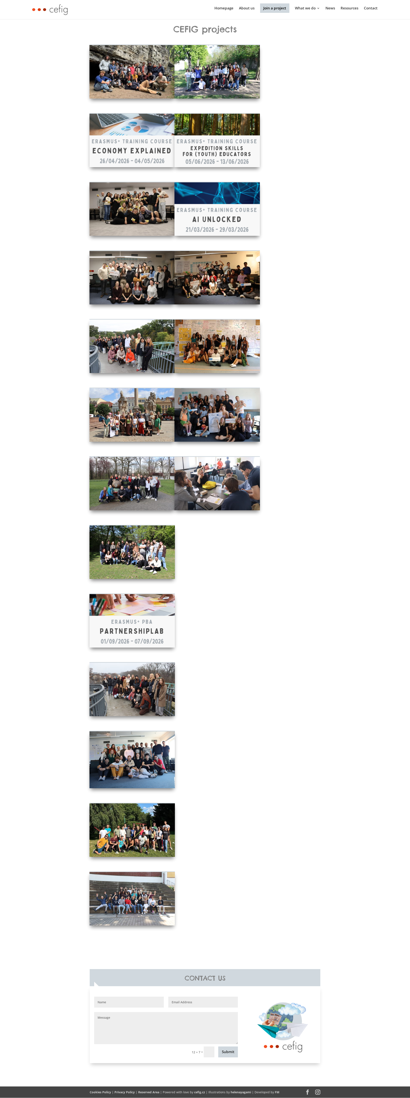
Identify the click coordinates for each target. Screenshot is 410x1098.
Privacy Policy (124, 1092)
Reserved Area (148, 1092)
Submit (228, 1051)
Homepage (223, 8)
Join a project (274, 8)
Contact (371, 8)
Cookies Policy (100, 1092)
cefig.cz (199, 1092)
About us (247, 8)
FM (277, 1092)
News (330, 8)
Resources (349, 8)
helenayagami (241, 1092)
